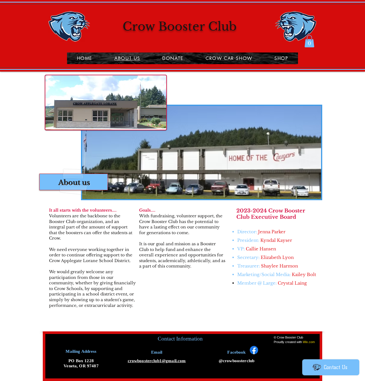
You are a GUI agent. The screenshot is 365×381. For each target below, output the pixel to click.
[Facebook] (253, 350)
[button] (309, 41)
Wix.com (309, 342)
